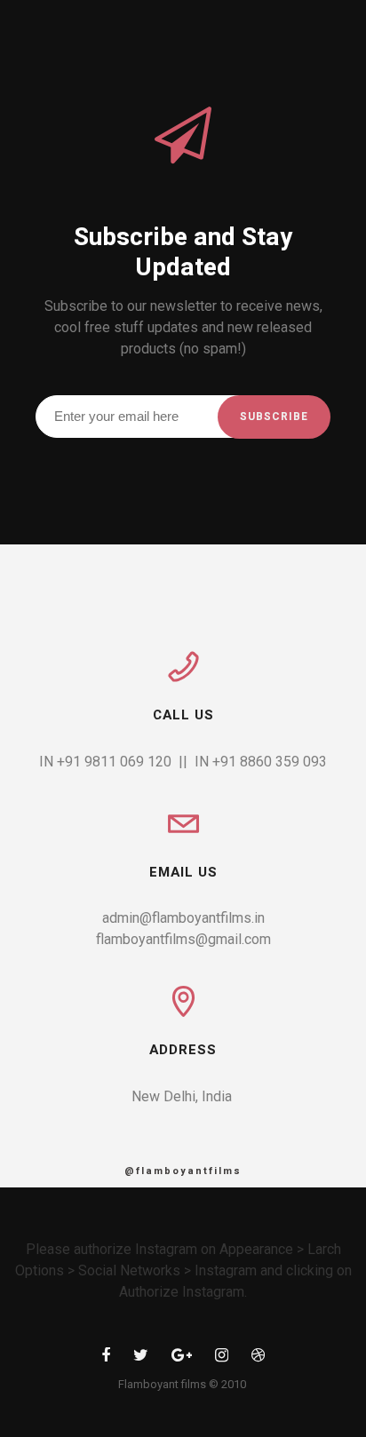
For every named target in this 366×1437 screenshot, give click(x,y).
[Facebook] (105, 1358)
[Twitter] (140, 1358)
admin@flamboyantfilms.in (183, 917)
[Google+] (182, 1358)
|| (183, 761)
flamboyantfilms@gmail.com (183, 939)
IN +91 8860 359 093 (261, 761)
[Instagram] (221, 1358)
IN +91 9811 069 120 (105, 761)
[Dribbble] (258, 1358)
